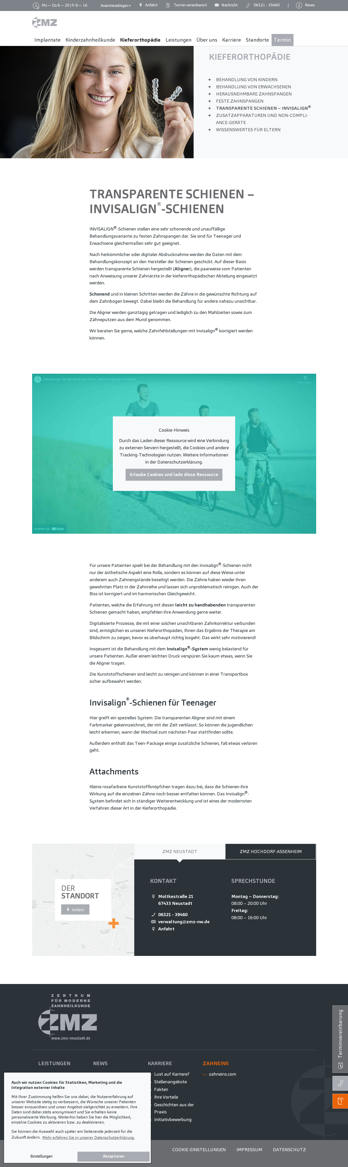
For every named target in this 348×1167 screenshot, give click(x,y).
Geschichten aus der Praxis (174, 1108)
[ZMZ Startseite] (44, 22)
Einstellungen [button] (41, 1156)
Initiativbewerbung (173, 1119)
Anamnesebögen (114, 5)
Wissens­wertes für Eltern (248, 129)
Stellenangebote (170, 1082)
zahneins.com (222, 1074)
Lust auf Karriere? (172, 1074)
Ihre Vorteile (166, 1097)
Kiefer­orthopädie (249, 56)
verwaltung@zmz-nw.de (184, 922)
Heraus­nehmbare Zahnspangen (254, 94)
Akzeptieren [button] (113, 1156)
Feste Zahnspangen (239, 101)
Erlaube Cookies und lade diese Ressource (174, 475)
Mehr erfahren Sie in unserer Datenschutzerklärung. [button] (88, 1137)
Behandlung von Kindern (246, 79)
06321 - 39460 (173, 914)
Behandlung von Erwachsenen (253, 87)
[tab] (179, 851)
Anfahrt (166, 929)
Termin (189, 5)
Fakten (161, 1089)
